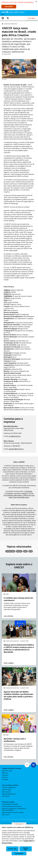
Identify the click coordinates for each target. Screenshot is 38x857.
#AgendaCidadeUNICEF (9, 794)
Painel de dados (6, 789)
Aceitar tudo (12, 849)
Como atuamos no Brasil (10, 785)
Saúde (25, 551)
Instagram (9, 493)
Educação (19, 551)
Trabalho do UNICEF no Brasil (11, 768)
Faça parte (5, 775)
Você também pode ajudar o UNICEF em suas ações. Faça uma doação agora (19, 496)
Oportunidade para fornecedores (12, 806)
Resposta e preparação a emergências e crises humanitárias (14, 809)
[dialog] (19, 840)
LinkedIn (24, 493)
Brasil (30, 551)
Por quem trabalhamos (9, 787)
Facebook (29, 491)
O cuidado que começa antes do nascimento (18, 599)
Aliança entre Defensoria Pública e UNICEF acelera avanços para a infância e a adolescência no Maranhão (19, 648)
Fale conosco (6, 814)
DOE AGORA (9, 6)
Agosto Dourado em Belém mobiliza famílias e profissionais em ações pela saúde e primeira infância (18, 695)
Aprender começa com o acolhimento (15, 740)
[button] (36, 1)
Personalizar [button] (19, 853)
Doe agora (31, 18)
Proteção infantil (10, 551)
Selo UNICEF (5, 796)
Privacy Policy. (7, 843)
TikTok (30, 493)
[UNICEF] (12, 12)
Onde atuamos (6, 792)
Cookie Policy (28, 841)
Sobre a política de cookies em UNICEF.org (17, 827)
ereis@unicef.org (14, 436)
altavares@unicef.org (16, 449)
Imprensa (5, 777)
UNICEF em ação (7, 771)
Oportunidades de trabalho (10, 804)
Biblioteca (5, 773)
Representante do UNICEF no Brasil (12, 812)
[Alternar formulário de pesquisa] (8, 18)
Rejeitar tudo (25, 848)
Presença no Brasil (8, 802)
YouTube (17, 493)
